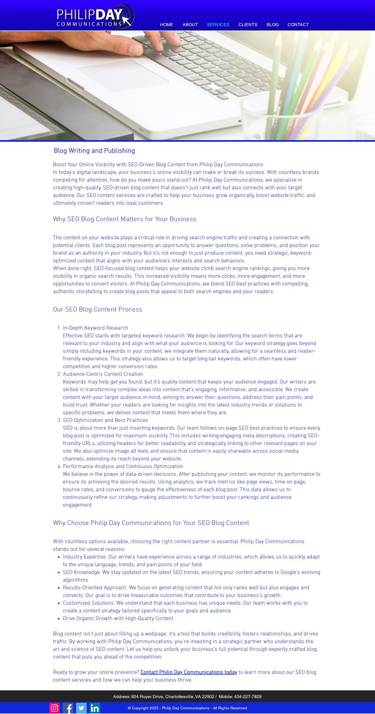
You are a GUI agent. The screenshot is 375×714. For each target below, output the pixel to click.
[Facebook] (68, 708)
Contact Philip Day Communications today (189, 672)
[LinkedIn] (94, 708)
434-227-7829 (248, 696)
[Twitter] (81, 708)
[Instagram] (54, 708)
